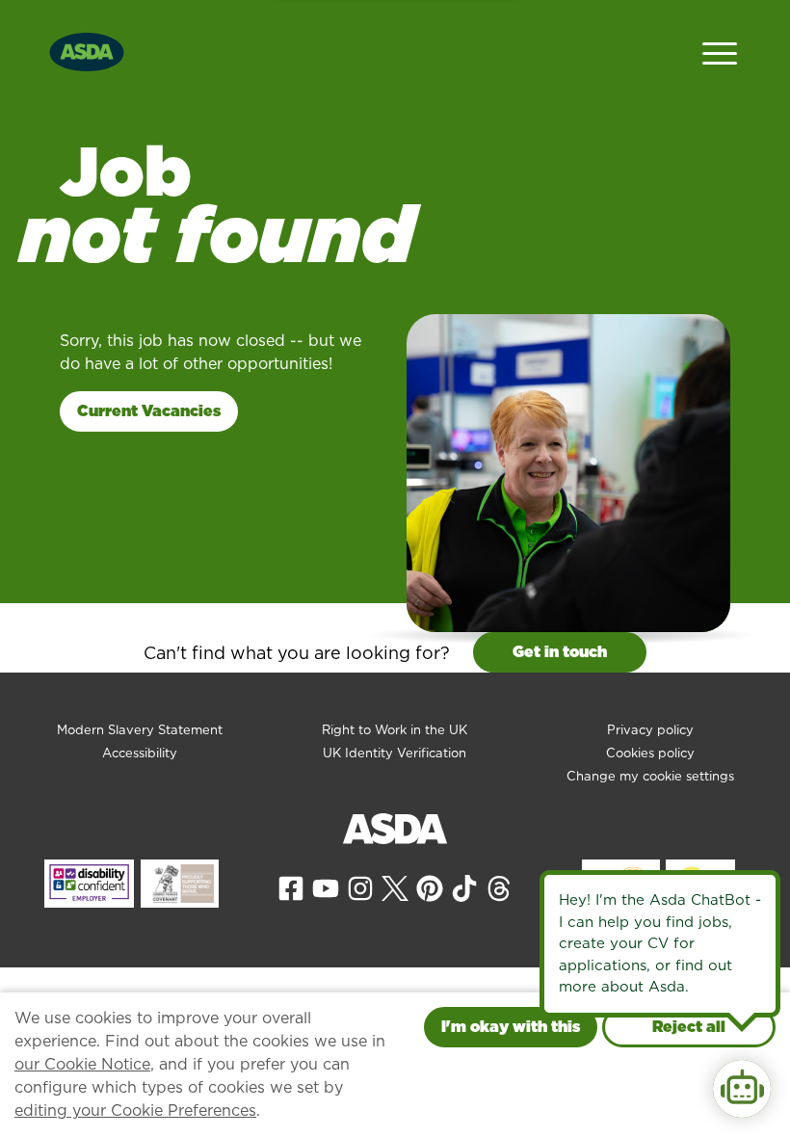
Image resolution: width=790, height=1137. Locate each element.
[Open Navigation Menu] (719, 51)
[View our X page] (395, 888)
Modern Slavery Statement (140, 730)
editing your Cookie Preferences (135, 1110)
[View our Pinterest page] (429, 888)
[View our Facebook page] (290, 888)
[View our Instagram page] (360, 888)
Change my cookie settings (650, 776)
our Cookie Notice (82, 1064)
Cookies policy (650, 753)
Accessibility (139, 753)
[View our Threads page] (499, 888)
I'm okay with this (510, 1027)
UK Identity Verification (394, 753)
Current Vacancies (149, 411)
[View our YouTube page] (325, 888)
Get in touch (560, 652)
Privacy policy (650, 730)
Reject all (688, 1027)
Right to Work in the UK (394, 730)
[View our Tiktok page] (464, 888)
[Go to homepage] (87, 50)
